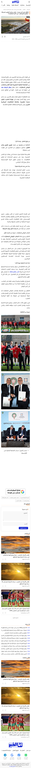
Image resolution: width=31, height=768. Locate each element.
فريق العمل (15, 750)
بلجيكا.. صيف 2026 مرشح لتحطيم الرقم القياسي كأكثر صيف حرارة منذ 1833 (14, 630)
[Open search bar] (2, 2)
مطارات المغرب (19, 500)
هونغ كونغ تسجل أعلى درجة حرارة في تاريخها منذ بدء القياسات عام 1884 (14, 646)
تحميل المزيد (15, 617)
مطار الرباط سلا (26, 500)
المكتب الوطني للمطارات (14, 497)
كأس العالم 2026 (14, 271)
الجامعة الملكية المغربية (25, 497)
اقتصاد (24, 9)
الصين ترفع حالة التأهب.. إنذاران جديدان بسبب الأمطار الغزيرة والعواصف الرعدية (14, 654)
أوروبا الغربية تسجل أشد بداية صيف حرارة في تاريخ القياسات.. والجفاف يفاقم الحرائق (14, 640)
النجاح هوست (12, 766)
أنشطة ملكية (15, 5)
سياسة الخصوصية (6, 750)
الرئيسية (28, 5)
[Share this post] (2, 36)
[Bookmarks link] (29, 2)
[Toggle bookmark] (5, 36)
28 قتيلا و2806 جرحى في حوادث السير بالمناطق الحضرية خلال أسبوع (14, 627)
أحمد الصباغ (26, 36)
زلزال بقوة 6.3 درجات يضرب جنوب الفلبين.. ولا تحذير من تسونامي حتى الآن (14, 648)
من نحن (28, 750)
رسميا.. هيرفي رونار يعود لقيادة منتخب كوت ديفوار (14, 651)
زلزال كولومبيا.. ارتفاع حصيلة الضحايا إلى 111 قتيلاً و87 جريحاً (14, 638)
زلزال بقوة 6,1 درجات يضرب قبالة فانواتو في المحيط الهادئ (14, 635)
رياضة (8, 5)
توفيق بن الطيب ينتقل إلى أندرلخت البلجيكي (16, 633)
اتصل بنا (22, 750)
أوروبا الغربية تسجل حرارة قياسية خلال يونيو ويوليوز (14, 643)
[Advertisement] (15, 59)
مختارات (22, 5)
